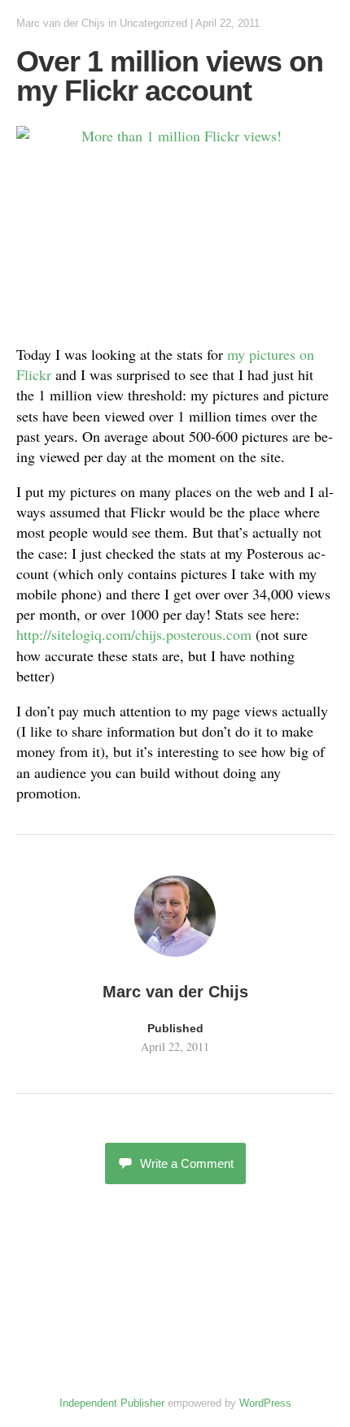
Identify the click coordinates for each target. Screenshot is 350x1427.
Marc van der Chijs (60, 23)
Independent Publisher (111, 1403)
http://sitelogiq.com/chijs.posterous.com (134, 634)
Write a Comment (187, 1163)
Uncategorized (153, 23)
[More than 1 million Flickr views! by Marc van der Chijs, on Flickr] (175, 228)
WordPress (265, 1403)
